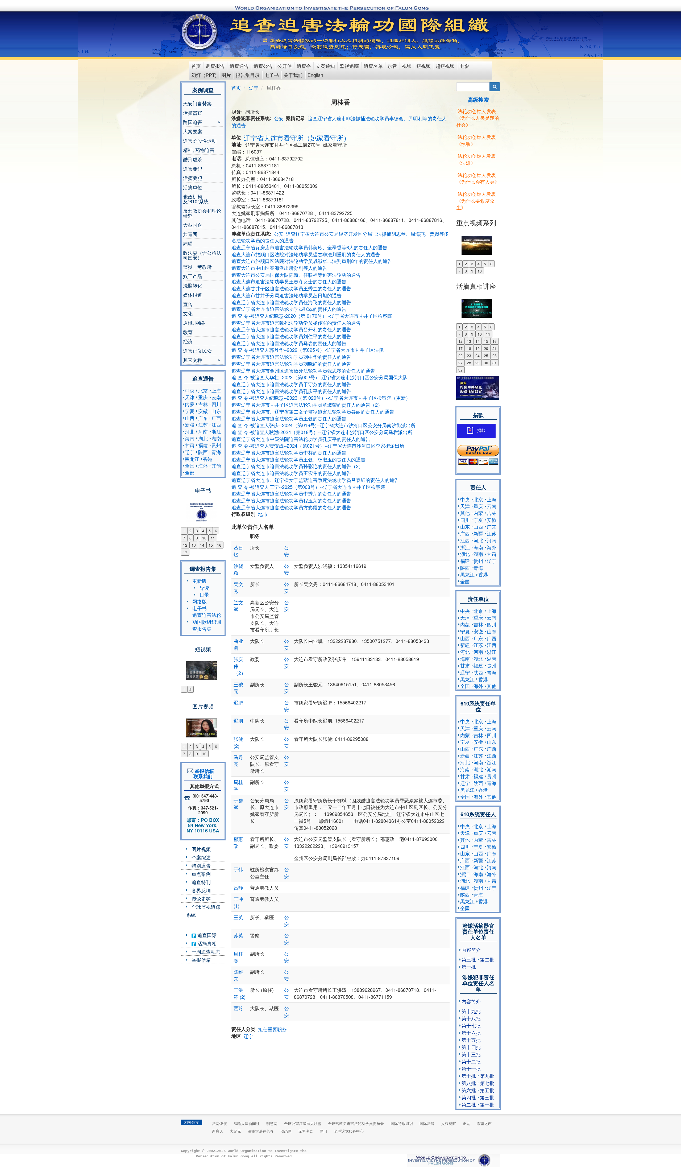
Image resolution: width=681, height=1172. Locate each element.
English (315, 74)
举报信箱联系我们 (203, 773)
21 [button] (494, 348)
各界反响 (201, 890)
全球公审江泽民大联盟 (302, 1123)
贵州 (216, 444)
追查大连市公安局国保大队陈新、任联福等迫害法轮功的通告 (296, 274)
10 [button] (204, 537)
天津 (189, 397)
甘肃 (189, 444)
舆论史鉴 (201, 898)
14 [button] (202, 545)
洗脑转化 (192, 285)
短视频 (423, 65)
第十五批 (471, 1039)
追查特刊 (201, 881)
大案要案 (192, 131)
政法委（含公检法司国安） (202, 255)
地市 (263, 513)
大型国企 (192, 224)
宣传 (188, 303)
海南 (189, 438)
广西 (216, 417)
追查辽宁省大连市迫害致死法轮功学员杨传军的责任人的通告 (296, 322)
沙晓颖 (238, 569)
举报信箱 (201, 959)
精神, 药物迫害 (198, 149)
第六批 (469, 1090)
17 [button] (185, 552)
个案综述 (201, 857)
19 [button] (477, 348)
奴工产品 (192, 276)
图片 (226, 74)
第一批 (469, 966)
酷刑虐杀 (192, 159)
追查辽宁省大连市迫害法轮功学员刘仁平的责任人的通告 (291, 336)
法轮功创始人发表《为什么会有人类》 (477, 178)
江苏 (203, 424)
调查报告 (215, 65)
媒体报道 (192, 294)
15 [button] (211, 545)
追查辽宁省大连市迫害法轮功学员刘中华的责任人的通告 (291, 356)
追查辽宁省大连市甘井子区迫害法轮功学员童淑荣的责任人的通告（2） (307, 404)
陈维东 (238, 975)
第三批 (469, 959)
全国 (189, 465)
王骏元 (238, 688)
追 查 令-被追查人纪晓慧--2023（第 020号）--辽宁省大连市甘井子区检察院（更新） (320, 397)
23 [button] (469, 355)
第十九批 (471, 1011)
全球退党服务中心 (349, 1131)
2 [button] (190, 530)
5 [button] (210, 530)
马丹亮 (238, 760)
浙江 (216, 431)
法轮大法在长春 (261, 1131)
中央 (189, 390)
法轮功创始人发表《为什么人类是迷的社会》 (477, 118)
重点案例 (201, 873)
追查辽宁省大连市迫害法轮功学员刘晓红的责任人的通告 (291, 363)
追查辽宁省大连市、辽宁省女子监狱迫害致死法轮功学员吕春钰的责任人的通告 (315, 479)
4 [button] (203, 530)
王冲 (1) (238, 902)
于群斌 (238, 804)
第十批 (469, 1075)
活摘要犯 (192, 177)
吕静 (238, 887)
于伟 (238, 869)
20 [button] (486, 348)
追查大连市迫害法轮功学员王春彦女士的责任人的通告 (288, 281)
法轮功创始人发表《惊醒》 (476, 140)
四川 (216, 404)
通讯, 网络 (194, 322)
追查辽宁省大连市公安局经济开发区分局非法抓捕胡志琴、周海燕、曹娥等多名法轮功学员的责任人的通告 (340, 237)
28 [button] (469, 362)
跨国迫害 (192, 122)
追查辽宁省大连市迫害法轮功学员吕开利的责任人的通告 (291, 329)
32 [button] (460, 370)
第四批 (469, 1097)
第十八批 (471, 1018)
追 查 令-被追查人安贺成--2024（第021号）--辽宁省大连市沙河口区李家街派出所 (317, 445)
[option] (203, 509)
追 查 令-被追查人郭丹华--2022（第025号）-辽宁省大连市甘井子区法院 (307, 349)
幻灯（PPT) (204, 74)
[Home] (200, 31)
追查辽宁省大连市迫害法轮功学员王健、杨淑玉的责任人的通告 (298, 459)
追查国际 (206, 934)
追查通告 (239, 65)
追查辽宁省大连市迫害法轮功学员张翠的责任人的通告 (288, 308)
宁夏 (189, 410)
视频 (407, 65)
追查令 (304, 65)
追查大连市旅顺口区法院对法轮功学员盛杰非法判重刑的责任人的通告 (305, 254)
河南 (203, 431)
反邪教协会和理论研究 (202, 213)
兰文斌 (238, 606)
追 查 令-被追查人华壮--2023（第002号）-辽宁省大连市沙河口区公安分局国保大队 (319, 377)
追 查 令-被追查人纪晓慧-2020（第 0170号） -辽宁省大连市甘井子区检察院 (311, 315)
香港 (208, 458)
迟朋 (238, 720)
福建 (203, 444)
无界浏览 (305, 1131)
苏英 (238, 935)
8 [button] (190, 537)
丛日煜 (238, 551)
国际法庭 (427, 1123)
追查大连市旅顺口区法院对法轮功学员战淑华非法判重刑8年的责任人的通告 (311, 260)
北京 (203, 390)
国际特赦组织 (402, 1123)
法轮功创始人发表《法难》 (476, 159)
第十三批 (471, 1054)
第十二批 (471, 1061)
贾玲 (238, 1008)
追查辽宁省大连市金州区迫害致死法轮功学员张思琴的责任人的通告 (303, 370)
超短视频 (445, 65)
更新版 (199, 580)
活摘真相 (206, 943)
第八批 (469, 1082)
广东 (203, 417)
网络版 (199, 601)
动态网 (286, 1131)
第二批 (487, 959)
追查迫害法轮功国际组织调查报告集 (206, 621)
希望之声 (484, 1123)
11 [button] (213, 537)
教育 (188, 331)
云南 (216, 397)
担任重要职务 (272, 1029)
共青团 (190, 233)
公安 (279, 118)
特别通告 (201, 865)
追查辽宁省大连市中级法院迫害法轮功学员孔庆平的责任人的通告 (300, 438)
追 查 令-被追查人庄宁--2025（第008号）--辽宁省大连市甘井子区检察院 (308, 486)
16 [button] (219, 545)
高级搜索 (478, 99)
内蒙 (189, 404)
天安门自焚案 (197, 103)
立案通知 (325, 65)
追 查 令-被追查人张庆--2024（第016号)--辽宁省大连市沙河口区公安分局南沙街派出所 (323, 425)
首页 (196, 65)
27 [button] (460, 362)
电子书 (271, 74)
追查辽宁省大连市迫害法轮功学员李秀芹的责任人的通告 (291, 493)
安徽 (203, 410)
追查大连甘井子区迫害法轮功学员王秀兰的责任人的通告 (291, 288)
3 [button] (197, 530)
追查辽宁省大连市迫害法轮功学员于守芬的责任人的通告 (291, 384)
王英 (238, 917)
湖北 (203, 438)
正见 (466, 1123)
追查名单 (373, 65)
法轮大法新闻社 (247, 1123)
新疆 (189, 424)
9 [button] (197, 537)
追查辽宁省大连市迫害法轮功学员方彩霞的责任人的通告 (291, 507)
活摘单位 (192, 187)
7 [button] (184, 537)
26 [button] (494, 355)
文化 (188, 313)
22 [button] (460, 355)
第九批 (487, 1075)
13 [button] (194, 545)
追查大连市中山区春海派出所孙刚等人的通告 (279, 267)
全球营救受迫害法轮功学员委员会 (356, 1123)
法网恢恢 (219, 1123)
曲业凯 (238, 644)
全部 (189, 472)
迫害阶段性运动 (200, 140)
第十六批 (471, 1032)
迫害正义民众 (197, 350)
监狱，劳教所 (197, 266)
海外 (203, 465)
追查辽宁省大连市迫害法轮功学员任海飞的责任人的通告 (291, 302)
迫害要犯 (192, 168)
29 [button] (477, 362)
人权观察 (448, 1123)
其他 (216, 465)
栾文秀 (238, 587)
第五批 (487, 1090)
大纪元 (235, 1131)
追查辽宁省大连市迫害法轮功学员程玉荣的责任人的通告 (291, 500)
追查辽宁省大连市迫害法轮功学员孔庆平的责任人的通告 (291, 390)
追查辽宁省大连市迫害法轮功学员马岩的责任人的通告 (288, 343)
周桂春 (238, 957)
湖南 (216, 438)
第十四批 (471, 1046)
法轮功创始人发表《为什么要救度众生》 (476, 200)
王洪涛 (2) (240, 993)
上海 (216, 390)
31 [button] (494, 362)
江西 (216, 424)
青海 (216, 451)
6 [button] (216, 530)
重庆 (203, 397)
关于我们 (293, 74)
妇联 (188, 243)
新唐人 (217, 1131)
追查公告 (263, 65)
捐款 (481, 430)
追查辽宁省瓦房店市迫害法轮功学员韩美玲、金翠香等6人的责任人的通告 (309, 247)
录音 (392, 65)
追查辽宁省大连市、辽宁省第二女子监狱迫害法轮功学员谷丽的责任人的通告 (312, 411)
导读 (204, 587)
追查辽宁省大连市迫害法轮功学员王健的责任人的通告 (288, 418)
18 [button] (469, 348)
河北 (189, 431)
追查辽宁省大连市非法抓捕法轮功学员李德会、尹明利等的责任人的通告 (339, 122)
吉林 (203, 404)
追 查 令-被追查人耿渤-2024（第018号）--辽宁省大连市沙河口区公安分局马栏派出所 (321, 431)
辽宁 (189, 451)
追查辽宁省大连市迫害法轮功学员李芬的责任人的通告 (288, 452)
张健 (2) (238, 742)
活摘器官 (192, 112)
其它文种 (192, 360)
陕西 (203, 451)
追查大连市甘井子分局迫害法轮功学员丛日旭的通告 (286, 295)
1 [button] (184, 530)
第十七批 (471, 1025)
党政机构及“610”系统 (196, 199)
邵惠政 (238, 842)
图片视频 (201, 848)
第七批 (487, 1082)
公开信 (284, 65)
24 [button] (477, 355)
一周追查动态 (206, 951)
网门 (323, 1131)
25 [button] (486, 355)
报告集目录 (248, 74)
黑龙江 (192, 458)
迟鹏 (238, 702)
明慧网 (271, 1123)
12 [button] (185, 545)
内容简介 (471, 949)
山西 (189, 417)
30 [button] (486, 362)
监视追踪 (349, 65)
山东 (216, 410)
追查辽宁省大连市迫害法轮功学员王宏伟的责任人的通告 (291, 472)
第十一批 (471, 1068)
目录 (204, 594)
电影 (464, 65)
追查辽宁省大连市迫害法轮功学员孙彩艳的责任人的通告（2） (297, 466)
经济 (188, 341)
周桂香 (238, 785)
